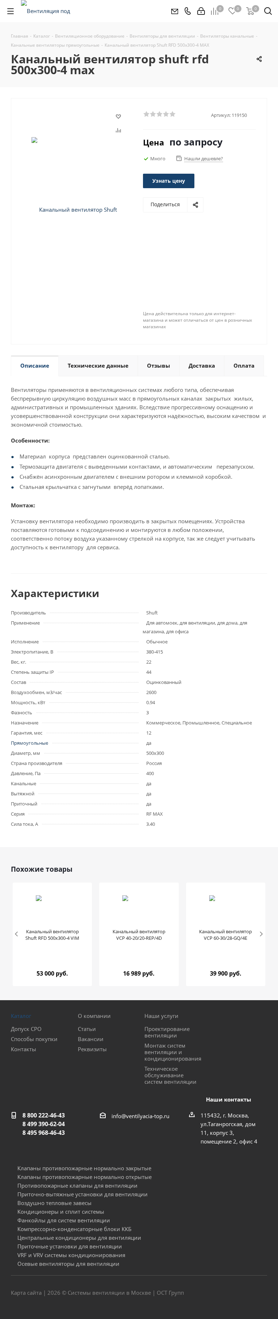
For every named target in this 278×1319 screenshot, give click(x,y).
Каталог (21, 1015)
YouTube (261, 1293)
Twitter (243, 1293)
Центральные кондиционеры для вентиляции (79, 1237)
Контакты (23, 1049)
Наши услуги (161, 1015)
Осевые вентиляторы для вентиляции (68, 1263)
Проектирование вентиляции (167, 1032)
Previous (17, 934)
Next (261, 934)
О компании (94, 1015)
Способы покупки (34, 1039)
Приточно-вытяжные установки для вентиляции (82, 1194)
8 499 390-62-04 (43, 1124)
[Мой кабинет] (201, 11)
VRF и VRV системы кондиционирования (71, 1255)
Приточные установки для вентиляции (69, 1246)
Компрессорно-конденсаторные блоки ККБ (74, 1229)
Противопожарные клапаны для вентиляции (77, 1185)
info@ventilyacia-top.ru (140, 1116)
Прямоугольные (29, 743)
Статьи (87, 1028)
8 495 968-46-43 (43, 1133)
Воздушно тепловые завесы (54, 1202)
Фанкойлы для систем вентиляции (63, 1220)
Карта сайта (26, 1292)
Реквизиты (92, 1049)
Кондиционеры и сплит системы (60, 1211)
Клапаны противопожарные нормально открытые (84, 1176)
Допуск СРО (26, 1028)
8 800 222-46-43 (43, 1115)
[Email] (174, 11)
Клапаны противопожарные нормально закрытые (84, 1168)
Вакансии (91, 1039)
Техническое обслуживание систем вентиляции (170, 1075)
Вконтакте (225, 1293)
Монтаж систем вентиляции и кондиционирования (172, 1052)
